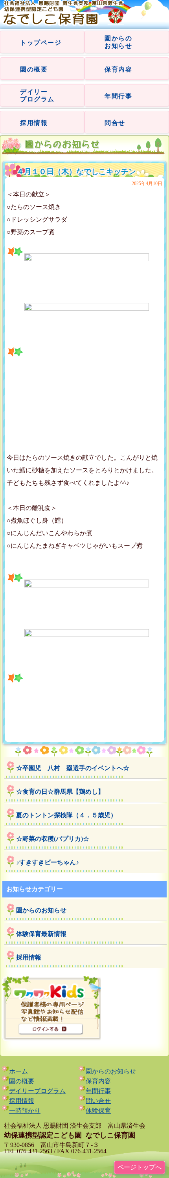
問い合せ (98, 1100)
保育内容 (118, 69)
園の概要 (34, 69)
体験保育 (98, 1110)
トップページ (41, 42)
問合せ (115, 122)
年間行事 (118, 96)
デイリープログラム (37, 1091)
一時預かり (24, 1110)
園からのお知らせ (41, 910)
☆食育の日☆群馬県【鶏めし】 (60, 791)
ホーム (18, 1071)
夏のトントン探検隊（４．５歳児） (66, 815)
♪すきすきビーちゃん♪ (47, 862)
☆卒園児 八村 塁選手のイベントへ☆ (72, 768)
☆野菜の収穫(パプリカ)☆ (52, 838)
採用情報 (34, 122)
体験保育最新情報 (41, 933)
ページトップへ (140, 1167)
